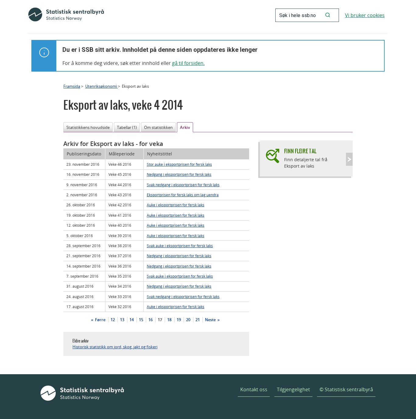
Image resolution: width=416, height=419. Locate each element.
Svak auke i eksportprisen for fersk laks (180, 245)
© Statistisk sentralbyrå (346, 389)
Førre (99, 319)
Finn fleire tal (300, 151)
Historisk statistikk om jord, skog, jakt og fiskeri (114, 347)
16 (150, 319)
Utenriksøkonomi (101, 86)
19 (179, 319)
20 (188, 319)
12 (113, 319)
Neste (211, 319)
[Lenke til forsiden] (66, 15)
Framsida (71, 86)
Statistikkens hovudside (88, 127)
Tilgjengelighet (293, 389)
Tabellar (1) (127, 127)
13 (122, 319)
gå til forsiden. (188, 63)
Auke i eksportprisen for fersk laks (175, 204)
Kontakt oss (253, 389)
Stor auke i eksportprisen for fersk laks (179, 164)
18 (169, 319)
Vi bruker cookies (365, 15)
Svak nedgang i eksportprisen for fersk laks (183, 184)
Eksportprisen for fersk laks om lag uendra (183, 194)
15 (141, 319)
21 (198, 319)
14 (131, 319)
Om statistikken (158, 127)
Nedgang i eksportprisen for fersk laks (179, 174)
